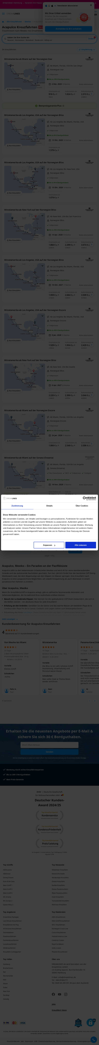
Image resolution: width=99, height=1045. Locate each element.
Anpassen (47, 545)
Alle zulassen (81, 545)
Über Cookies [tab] (82, 506)
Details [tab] (49, 506)
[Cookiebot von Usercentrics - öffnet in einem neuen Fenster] (84, 498)
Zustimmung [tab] (17, 506)
